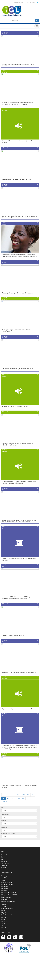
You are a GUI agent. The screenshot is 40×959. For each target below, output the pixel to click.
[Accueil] (11, 11)
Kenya (3, 857)
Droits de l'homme (7, 884)
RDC (2, 859)
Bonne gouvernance (7, 876)
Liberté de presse (6, 908)
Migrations (4, 913)
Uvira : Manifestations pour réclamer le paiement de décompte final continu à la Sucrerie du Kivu (19, 521)
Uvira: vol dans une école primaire (13, 635)
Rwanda (4, 861)
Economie (4, 886)
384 (33, 795)
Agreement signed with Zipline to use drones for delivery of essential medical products (18, 369)
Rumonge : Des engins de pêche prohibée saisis (17, 293)
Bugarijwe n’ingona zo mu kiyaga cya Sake (15, 406)
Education (4, 888)
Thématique (5, 814)
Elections (4, 891)
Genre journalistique (8, 833)
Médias (3, 910)
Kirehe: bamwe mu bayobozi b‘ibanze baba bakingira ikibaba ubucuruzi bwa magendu (19, 482)
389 (23, 798)
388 (18, 798)
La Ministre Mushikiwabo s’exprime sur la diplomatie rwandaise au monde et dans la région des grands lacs (19, 255)
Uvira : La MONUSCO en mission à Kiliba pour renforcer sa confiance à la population (17, 597)
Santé (3, 919)
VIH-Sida (4, 927)
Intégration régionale (8, 901)
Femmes (4, 899)
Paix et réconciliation (8, 915)
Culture (3, 880)
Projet (33, 2)
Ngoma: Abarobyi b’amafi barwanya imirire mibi (17, 709)
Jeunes (3, 904)
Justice (3, 906)
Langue (3, 820)
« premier (6, 795)
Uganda (3, 867)
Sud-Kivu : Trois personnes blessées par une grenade (19, 672)
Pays (2, 807)
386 (8, 798)
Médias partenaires (26, 2)
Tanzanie (4, 865)
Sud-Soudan (5, 863)
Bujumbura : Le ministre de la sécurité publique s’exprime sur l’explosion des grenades (17, 103)
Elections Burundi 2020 (9, 895)
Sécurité (4, 921)
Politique (4, 917)
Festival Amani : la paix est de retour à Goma (16, 179)
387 (13, 798)
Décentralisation (6, 882)
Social (3, 923)
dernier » (5, 801)
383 (28, 795)
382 (23, 795)
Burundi (4, 855)
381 (18, 795)
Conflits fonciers (6, 878)
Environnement (6, 897)
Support (4, 827)
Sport (3, 925)
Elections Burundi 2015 (9, 893)
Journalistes (17, 2)
